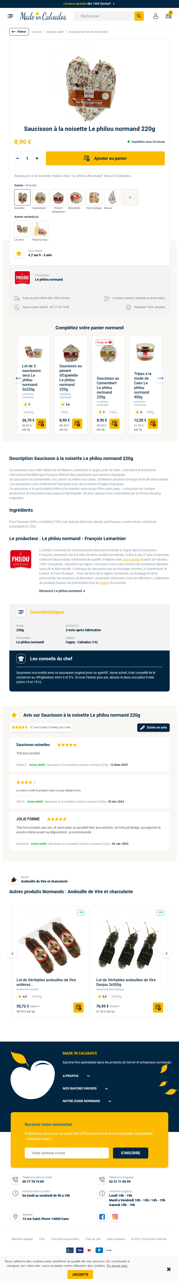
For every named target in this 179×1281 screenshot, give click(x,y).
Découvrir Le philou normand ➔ (62, 591)
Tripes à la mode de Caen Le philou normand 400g (142, 385)
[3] (67, 745)
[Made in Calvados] (43, 16)
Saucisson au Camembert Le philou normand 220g (108, 387)
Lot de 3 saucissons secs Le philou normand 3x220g (31, 378)
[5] (75, 745)
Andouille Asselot (27, 989)
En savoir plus (117, 1265)
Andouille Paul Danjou (110, 989)
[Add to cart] (41, 424)
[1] (59, 745)
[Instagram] (115, 1216)
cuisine (104, 583)
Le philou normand (28, 395)
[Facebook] (102, 1216)
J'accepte (80, 1274)
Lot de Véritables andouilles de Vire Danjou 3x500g (126, 982)
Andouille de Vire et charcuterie (44, 881)
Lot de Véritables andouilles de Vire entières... (46, 982)
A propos (77, 1076)
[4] (71, 745)
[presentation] (18, 378)
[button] (19, 32)
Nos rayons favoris (86, 1088)
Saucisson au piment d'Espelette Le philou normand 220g (70, 378)
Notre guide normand (88, 1101)
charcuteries (131, 559)
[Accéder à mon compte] (155, 16)
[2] (63, 745)
